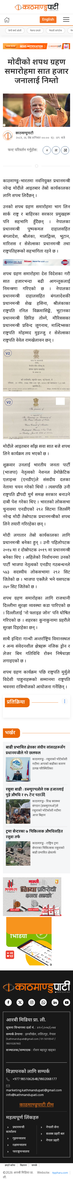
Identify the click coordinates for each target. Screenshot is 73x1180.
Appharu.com (60, 1172)
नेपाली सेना (52, 1127)
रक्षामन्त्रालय (19, 1145)
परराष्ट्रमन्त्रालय (21, 1152)
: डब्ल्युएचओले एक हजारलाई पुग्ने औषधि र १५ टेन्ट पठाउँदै (35, 792)
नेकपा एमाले (35, 30)
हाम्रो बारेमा (10, 1165)
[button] (66, 19)
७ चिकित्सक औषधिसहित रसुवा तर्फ (34, 834)
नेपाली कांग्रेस (55, 30)
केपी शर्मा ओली (14, 30)
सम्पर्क (34, 1165)
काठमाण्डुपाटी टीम (36, 1105)
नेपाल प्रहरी (52, 1141)
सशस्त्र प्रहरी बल (55, 1134)
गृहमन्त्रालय (19, 1139)
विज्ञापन (23, 1165)
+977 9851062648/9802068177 (35, 1079)
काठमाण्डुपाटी (24, 133)
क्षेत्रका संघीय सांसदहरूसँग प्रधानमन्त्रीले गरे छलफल (35, 750)
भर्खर (10, 733)
